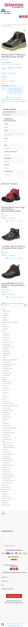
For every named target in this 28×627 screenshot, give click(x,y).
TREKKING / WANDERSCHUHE (10, 428)
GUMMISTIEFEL (6, 351)
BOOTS (4, 399)
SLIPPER (4, 386)
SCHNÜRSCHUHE (7, 383)
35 (14, 133)
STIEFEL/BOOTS (6, 337)
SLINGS (4, 331)
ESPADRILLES (6, 320)
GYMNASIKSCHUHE (7, 439)
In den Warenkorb (15, 88)
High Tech (6, 161)
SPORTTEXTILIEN (5, 496)
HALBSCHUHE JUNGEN (8, 445)
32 (9, 133)
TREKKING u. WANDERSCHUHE (10, 360)
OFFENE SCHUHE (6, 311)
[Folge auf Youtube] (26, 16)
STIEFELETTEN (6, 335)
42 (8, 135)
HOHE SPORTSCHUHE (8, 474)
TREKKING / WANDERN (8, 476)
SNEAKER (5, 379)
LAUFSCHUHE (6, 371)
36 (16, 133)
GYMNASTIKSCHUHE (7, 368)
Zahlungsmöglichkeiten (9, 545)
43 (9, 135)
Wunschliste (7, 13)
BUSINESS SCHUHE (7, 381)
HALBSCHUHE (6, 313)
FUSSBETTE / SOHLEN (6, 498)
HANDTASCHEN (5, 485)
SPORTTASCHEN (5, 500)
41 (6, 135)
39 (21, 133)
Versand (4, 79)
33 (11, 133)
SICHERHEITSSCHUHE (8, 346)
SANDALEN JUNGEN (7, 458)
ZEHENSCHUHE (6, 333)
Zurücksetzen (9, 69)
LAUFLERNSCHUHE (7, 443)
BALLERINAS (5, 315)
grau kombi (6, 148)
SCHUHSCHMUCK (5, 487)
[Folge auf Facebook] (20, 16)
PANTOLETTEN (6, 326)
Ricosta (3, 103)
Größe (3, 68)
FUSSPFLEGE (4, 494)
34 (13, 133)
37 (18, 133)
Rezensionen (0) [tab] (7, 114)
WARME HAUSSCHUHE (8, 342)
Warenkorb (7, 11)
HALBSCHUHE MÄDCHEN (8, 447)
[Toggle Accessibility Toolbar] (3, 10)
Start (2, 24)
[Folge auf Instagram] (23, 16)
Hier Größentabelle (6, 62)
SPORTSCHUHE (6, 471)
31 (8, 133)
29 (4, 133)
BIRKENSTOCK (6, 355)
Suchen (3, 302)
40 (4, 135)
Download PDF (12, 85)
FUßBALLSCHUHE (7, 366)
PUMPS (4, 317)
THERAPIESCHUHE (7, 353)
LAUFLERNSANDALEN (8, 454)
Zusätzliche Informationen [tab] (9, 109)
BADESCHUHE (6, 348)
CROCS (4, 357)
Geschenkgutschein (9, 565)
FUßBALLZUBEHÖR (5, 505)
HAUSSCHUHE (6, 340)
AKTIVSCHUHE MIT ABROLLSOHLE (10, 322)
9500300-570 (7, 155)
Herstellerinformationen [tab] (9, 112)
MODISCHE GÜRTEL (6, 489)
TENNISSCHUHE (6, 375)
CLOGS (4, 324)
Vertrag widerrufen (14, 596)
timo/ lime (6, 174)
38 (19, 133)
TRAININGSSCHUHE (7, 373)
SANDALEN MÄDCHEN (8, 460)
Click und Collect (14, 92)
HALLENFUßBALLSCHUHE (8, 364)
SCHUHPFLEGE (4, 491)
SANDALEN (5, 329)
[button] (24, 30)
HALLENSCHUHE (6, 362)
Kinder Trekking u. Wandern (10, 24)
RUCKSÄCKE (4, 502)
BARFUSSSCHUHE (7, 344)
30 (6, 133)
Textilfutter (6, 168)
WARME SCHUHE (6, 452)
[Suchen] (25, 305)
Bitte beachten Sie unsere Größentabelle (11, 64)
